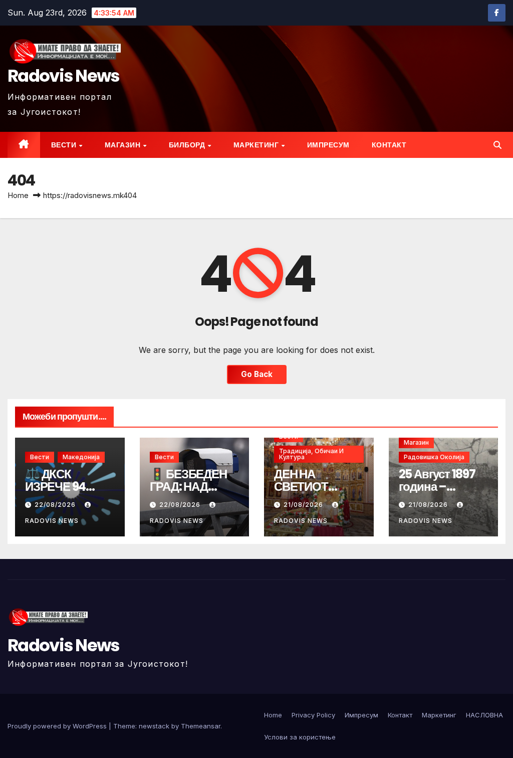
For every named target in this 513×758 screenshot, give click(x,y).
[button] (497, 145)
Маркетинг (257, 145)
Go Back (257, 374)
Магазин (123, 145)
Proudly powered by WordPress (58, 726)
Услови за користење (300, 737)
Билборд (188, 145)
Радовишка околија (434, 457)
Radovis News (64, 76)
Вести (64, 145)
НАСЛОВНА (484, 715)
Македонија (81, 457)
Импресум (328, 145)
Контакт (389, 145)
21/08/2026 (304, 504)
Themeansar (200, 726)
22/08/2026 (56, 504)
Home (18, 195)
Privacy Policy (313, 715)
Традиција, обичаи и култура (311, 454)
